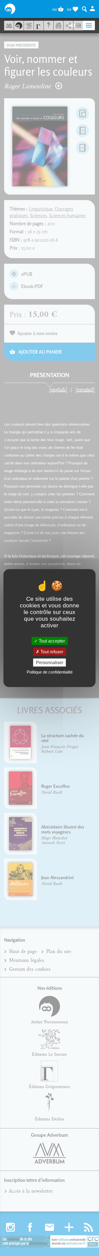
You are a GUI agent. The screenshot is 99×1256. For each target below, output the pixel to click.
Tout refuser (51, 651)
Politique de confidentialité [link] (50, 672)
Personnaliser (49, 662)
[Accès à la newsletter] (58, 25)
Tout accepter (51, 640)
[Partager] (68, 26)
